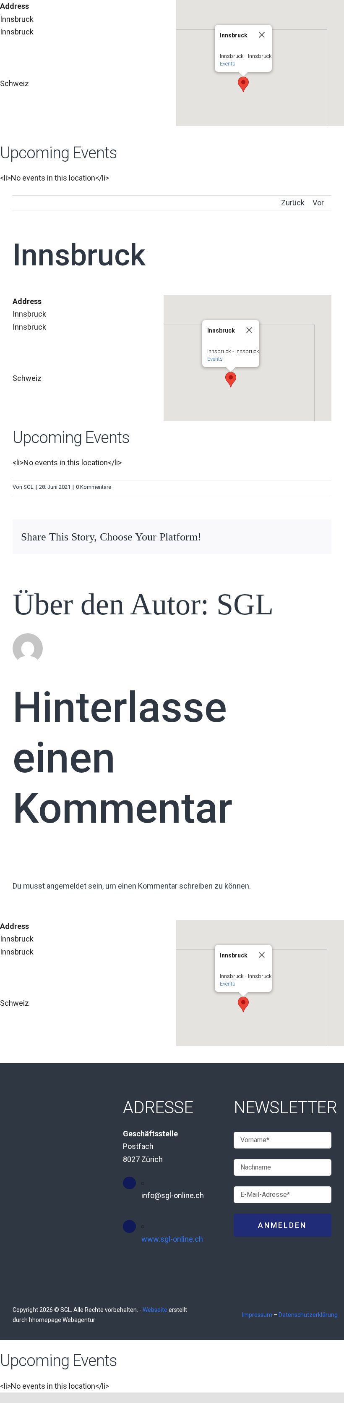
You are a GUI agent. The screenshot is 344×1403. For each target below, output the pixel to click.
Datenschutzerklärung (308, 1314)
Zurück (293, 202)
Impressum (257, 1314)
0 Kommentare (93, 487)
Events (227, 63)
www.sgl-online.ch (172, 1239)
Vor (318, 202)
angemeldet (66, 885)
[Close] (262, 35)
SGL (28, 487)
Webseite (155, 1309)
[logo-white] (97, 163)
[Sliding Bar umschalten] (318, 162)
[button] (243, 84)
